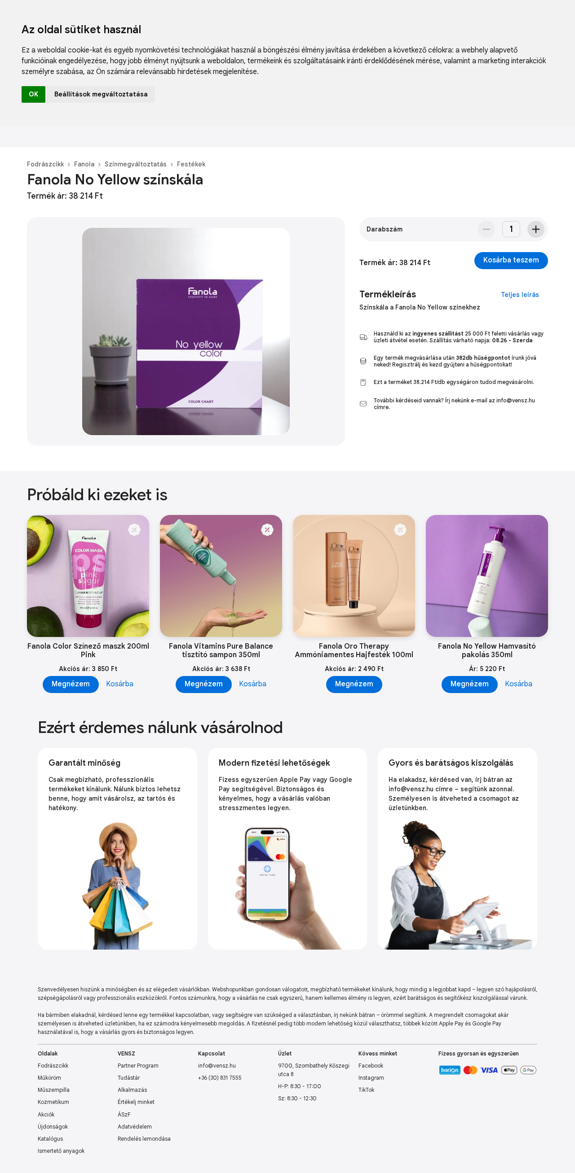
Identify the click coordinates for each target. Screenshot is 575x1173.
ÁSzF (124, 1114)
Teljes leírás (520, 295)
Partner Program (138, 1065)
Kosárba (119, 684)
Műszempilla (54, 1089)
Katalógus (50, 1138)
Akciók (46, 1114)
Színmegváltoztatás (136, 164)
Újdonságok (53, 1126)
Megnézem (71, 684)
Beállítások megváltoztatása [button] (101, 94)
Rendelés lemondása (144, 1138)
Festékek (191, 164)
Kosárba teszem (511, 260)
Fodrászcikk (45, 164)
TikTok (366, 1089)
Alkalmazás (132, 1089)
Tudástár (129, 1077)
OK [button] (33, 94)
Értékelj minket (136, 1102)
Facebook (370, 1065)
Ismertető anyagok (61, 1150)
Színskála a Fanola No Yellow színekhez (419, 307)
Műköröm (49, 1077)
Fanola (84, 164)
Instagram (371, 1077)
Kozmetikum (53, 1102)
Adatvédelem (135, 1126)
